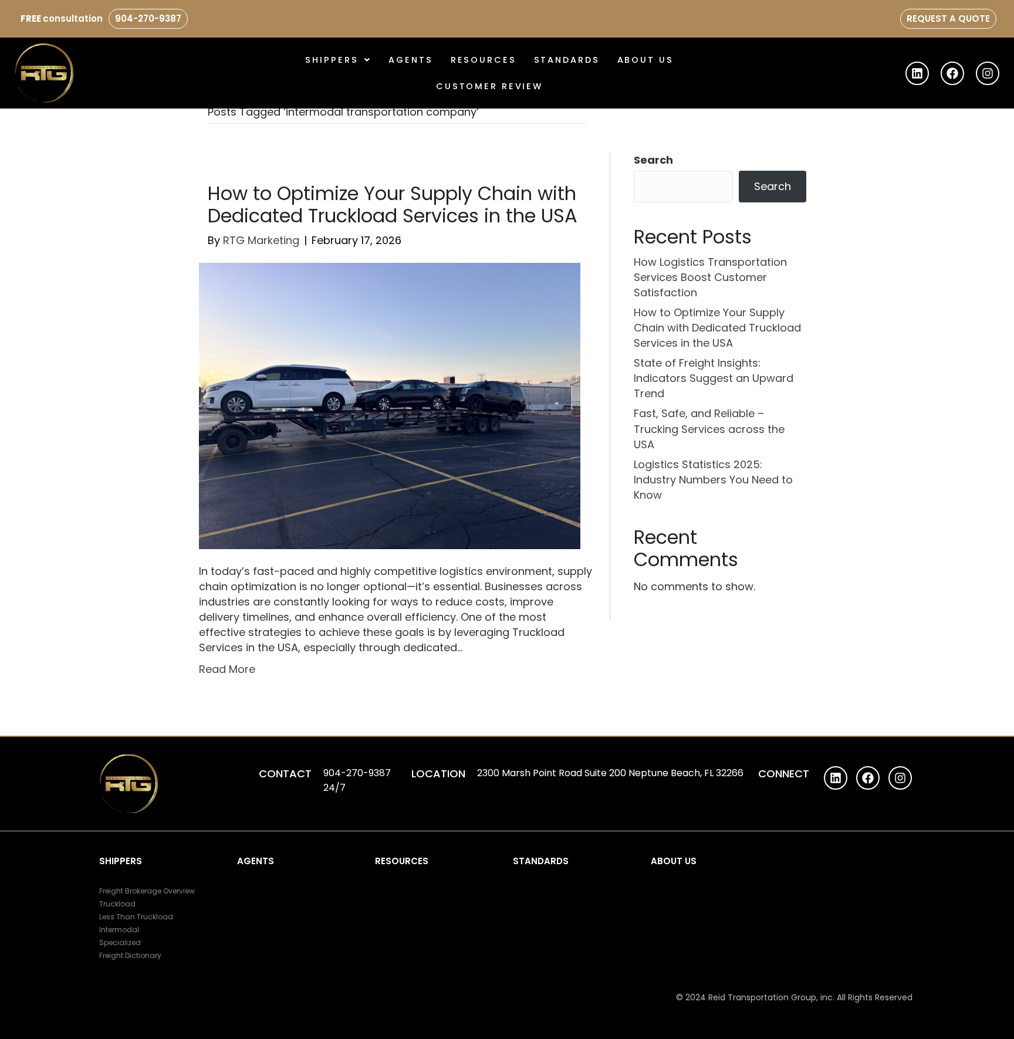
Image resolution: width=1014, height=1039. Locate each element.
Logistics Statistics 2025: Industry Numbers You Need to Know (713, 479)
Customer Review (489, 86)
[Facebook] (952, 73)
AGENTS (255, 861)
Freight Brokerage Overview (147, 891)
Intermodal (119, 930)
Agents (410, 60)
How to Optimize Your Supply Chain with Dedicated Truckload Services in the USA (392, 204)
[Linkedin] (917, 73)
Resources (483, 60)
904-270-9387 (148, 18)
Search (653, 160)
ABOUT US (674, 861)
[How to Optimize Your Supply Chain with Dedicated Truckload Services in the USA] (389, 405)
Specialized (120, 942)
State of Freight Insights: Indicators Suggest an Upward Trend (713, 378)
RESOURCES (401, 861)
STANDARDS (567, 60)
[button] (338, 60)
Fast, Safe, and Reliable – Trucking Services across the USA (709, 428)
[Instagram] (987, 73)
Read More (227, 669)
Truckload (117, 904)
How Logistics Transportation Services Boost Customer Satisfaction (710, 277)
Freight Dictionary (130, 955)
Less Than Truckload (136, 917)
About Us (645, 60)
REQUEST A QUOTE (948, 18)
